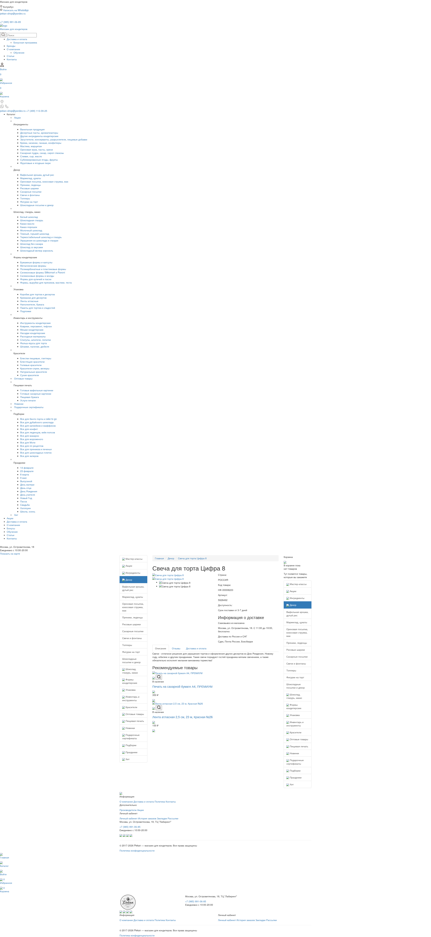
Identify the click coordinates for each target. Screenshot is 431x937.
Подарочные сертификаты (28, 407)
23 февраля (27, 471)
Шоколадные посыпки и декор (37, 205)
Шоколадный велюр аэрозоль (36, 250)
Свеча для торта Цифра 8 (192, 558)
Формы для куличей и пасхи (35, 279)
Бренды (11, 45)
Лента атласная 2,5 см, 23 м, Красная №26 (182, 717)
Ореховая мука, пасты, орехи (36, 149)
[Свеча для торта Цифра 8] (168, 574)
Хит (16, 514)
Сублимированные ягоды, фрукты (39, 159)
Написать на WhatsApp (16, 10)
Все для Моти (27, 442)
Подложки (25, 311)
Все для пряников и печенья (36, 449)
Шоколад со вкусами (31, 247)
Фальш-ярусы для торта (33, 343)
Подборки (130, 745)
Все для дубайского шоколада (37, 422)
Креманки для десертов (33, 297)
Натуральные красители (33, 371)
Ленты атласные (29, 301)
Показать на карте (10, 553)
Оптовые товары (23, 378)
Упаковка (130, 689)
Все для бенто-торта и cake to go (38, 419)
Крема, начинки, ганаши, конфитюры (40, 142)
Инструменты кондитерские (35, 323)
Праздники (131, 752)
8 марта (24, 474)
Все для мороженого (31, 439)
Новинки (18, 403)
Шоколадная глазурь (31, 220)
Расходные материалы (33, 336)
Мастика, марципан (31, 146)
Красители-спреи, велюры (34, 368)
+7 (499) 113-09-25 (36, 110)
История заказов (147, 818)
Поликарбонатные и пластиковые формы (43, 269)
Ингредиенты (132, 572)
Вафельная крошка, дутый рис (37, 174)
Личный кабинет (128, 818)
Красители (131, 707)
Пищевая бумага (29, 397)
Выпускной (26, 481)
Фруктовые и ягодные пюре (35, 163)
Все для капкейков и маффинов (38, 425)
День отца (25, 488)
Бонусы (11, 528)
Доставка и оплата (17, 39)
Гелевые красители (31, 365)
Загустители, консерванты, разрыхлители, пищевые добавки (53, 139)
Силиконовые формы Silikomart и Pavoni (42, 272)
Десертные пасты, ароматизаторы (39, 132)
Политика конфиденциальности (137, 850)
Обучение (18, 52)
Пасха (23, 501)
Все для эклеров (29, 456)
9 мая (23, 477)
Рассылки (173, 818)
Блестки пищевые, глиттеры (35, 358)
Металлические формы (33, 265)
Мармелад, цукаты (30, 178)
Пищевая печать (134, 721)
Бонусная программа (25, 42)
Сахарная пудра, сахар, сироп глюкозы (42, 153)
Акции (17, 117)
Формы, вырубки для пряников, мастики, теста (46, 282)
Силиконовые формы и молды (37, 275)
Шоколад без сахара (31, 243)
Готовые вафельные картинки (36, 390)
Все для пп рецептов (31, 445)
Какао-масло (27, 223)
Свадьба (25, 504)
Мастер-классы (133, 558)
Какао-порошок (28, 227)
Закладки (162, 818)
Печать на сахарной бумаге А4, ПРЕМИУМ (182, 686)
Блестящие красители (32, 361)
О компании (13, 49)
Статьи (10, 56)
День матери (27, 484)
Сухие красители (29, 375)
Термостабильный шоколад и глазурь (41, 237)
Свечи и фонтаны (30, 195)
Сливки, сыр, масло (31, 156)
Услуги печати (28, 400)
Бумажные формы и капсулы (36, 262)
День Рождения (28, 491)
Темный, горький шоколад (34, 233)
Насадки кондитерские (32, 333)
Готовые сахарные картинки (35, 393)
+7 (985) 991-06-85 (10, 22)
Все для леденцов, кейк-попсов (37, 432)
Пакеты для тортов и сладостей (37, 307)
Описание (160, 648)
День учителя (27, 494)
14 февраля (27, 467)
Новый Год (26, 498)
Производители (128, 810)
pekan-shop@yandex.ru (13, 13)
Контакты (12, 59)
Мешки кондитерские (31, 329)
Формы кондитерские (129, 681)
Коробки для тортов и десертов (37, 294)
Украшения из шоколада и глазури (39, 240)
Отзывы (176, 648)
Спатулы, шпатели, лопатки (35, 339)
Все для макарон (29, 435)
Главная (159, 558)
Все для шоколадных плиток (36, 452)
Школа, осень (27, 511)
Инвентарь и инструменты (130, 698)
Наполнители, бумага (32, 304)
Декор (128, 579)
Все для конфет (29, 429)
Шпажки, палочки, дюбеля (34, 346)
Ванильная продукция (32, 129)
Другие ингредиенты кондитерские (39, 136)
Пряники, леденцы (30, 185)
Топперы (25, 198)
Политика (160, 801)
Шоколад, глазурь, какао (130, 670)
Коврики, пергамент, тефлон (36, 326)
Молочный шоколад (31, 230)
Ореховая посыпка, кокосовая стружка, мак (44, 181)
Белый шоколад (29, 217)
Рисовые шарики (29, 188)
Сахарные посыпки (30, 191)
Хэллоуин (25, 508)
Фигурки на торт (29, 201)
